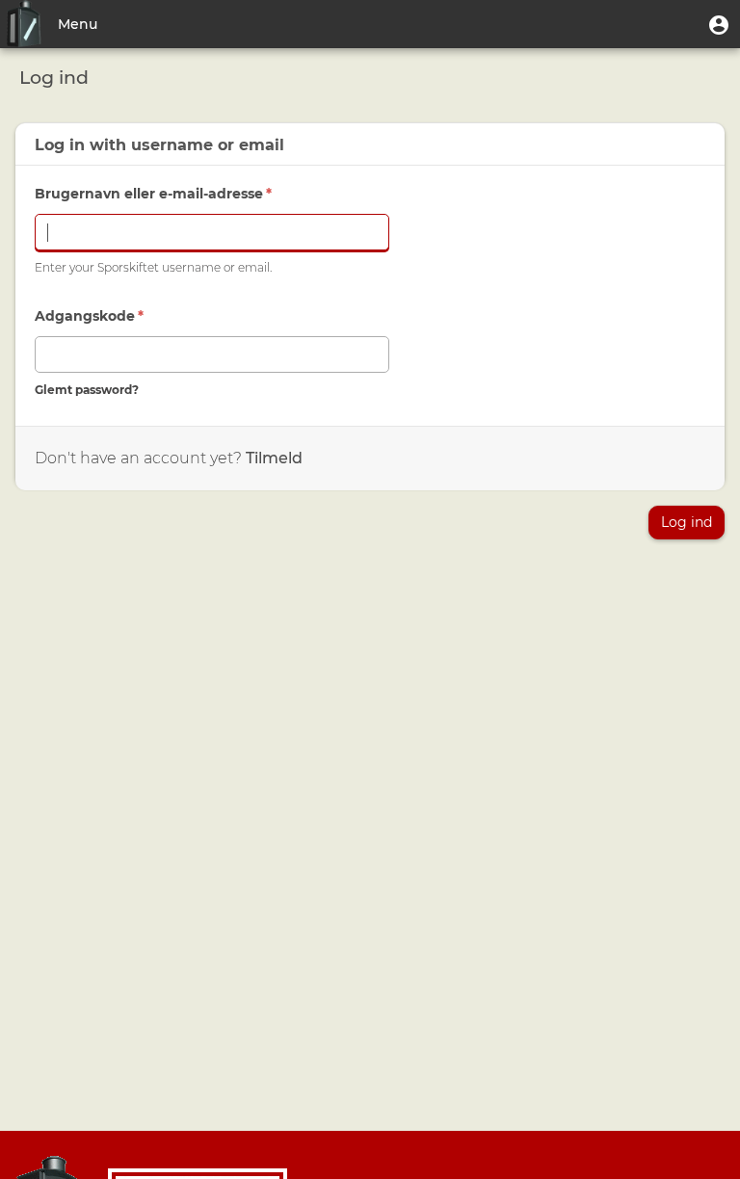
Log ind (686, 522)
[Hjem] (24, 24)
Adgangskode (89, 316)
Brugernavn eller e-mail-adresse (153, 193)
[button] (719, 24)
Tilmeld (274, 458)
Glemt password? (87, 389)
